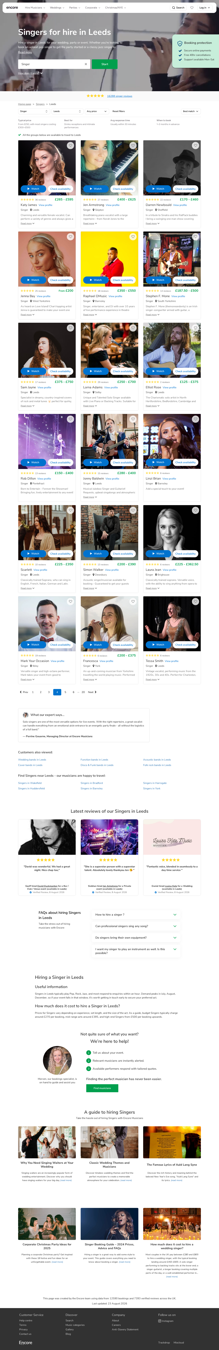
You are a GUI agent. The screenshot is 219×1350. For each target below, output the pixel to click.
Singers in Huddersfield (31, 788)
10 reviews (40, 564)
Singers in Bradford (92, 783)
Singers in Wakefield (30, 783)
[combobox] (34, 111)
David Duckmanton (47, 886)
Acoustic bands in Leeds (157, 759)
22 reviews (165, 199)
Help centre (25, 1320)
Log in (202, 7)
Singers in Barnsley (92, 788)
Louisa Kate (171, 886)
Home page (24, 104)
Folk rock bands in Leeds (157, 765)
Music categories (75, 1325)
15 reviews (103, 473)
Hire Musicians (33, 7)
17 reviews (40, 382)
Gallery (70, 1329)
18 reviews (103, 290)
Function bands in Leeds (94, 759)
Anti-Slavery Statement (125, 1329)
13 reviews (40, 473)
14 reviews (165, 290)
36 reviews (40, 199)
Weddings (55, 7)
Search (180, 7)
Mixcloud (179, 1342)
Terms (22, 1325)
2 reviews (165, 382)
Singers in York (151, 788)
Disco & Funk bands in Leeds (97, 765)
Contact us (25, 1334)
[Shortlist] (192, 8)
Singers (40, 104)
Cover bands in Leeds (30, 765)
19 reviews (40, 655)
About (115, 1320)
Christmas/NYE (114, 7)
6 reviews (165, 473)
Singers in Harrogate (155, 783)
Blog (68, 1334)
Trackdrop (164, 1342)
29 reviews (103, 382)
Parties (73, 7)
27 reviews (103, 199)
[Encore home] (12, 8)
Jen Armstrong (110, 886)
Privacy (23, 1329)
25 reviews (40, 290)
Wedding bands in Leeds (32, 759)
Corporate (91, 7)
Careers (116, 1325)
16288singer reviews (119, 96)
